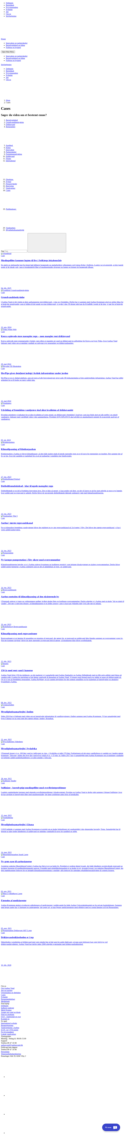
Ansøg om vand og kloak (11, 1012)
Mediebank (5, 1001)
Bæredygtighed (12, 120)
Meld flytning (6, 1010)
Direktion (10, 179)
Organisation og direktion (11, 993)
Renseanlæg (10, 127)
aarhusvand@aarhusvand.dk (12, 1045)
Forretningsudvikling (14, 154)
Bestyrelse (10, 186)
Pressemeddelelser (8, 999)
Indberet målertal (7, 1008)
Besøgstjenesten (7, 1025)
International (11, 161)
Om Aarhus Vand (7, 988)
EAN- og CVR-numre (9, 1030)
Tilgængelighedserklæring (11, 1054)
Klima (8, 148)
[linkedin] (24, 1077)
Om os (8, 14)
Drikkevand (10, 124)
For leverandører (7, 1032)
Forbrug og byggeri (13, 47)
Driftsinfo (9, 3)
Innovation (10, 150)
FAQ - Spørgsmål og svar (11, 1017)
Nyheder (9, 10)
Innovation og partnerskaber (16, 43)
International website (9, 1023)
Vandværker (10, 188)
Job (7, 12)
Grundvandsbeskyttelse (15, 122)
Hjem (8, 100)
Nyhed (8, 182)
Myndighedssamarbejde (15, 230)
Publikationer (11, 209)
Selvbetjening (11, 16)
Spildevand (10, 156)
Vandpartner (11, 228)
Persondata (5, 1052)
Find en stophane (7, 1014)
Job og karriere (6, 990)
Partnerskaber (11, 152)
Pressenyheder (11, 184)
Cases (8, 190)
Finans (8, 159)
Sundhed (9, 145)
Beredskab (10, 5)
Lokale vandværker (8, 1034)
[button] (8, 52)
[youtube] (24, 1133)
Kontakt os (5, 1019)
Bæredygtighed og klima (15, 45)
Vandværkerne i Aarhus (10, 1028)
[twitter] (24, 1114)
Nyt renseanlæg (12, 7)
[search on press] (47, 242)
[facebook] (24, 1095)
